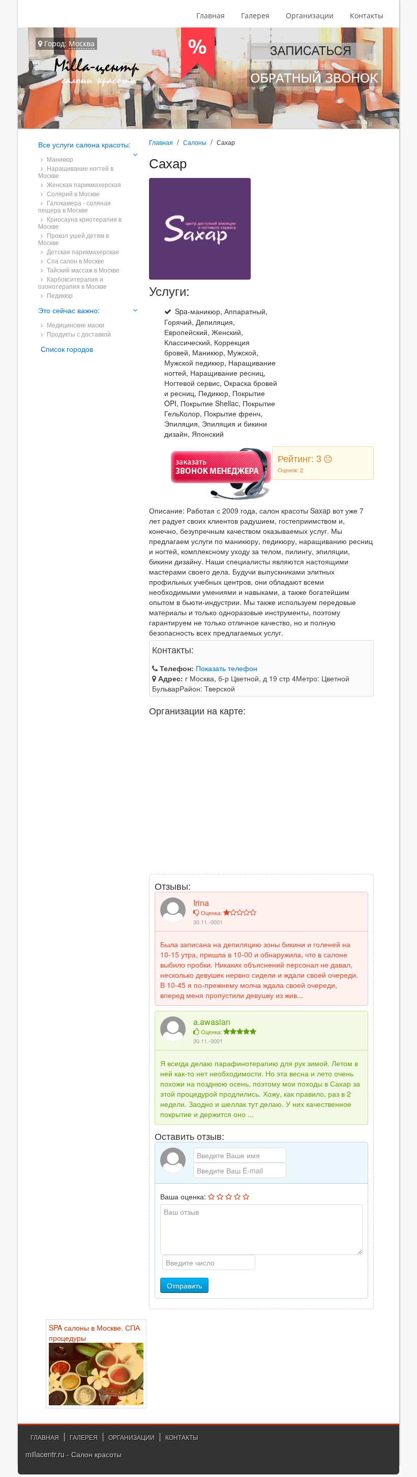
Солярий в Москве (72, 193)
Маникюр (59, 159)
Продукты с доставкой (78, 333)
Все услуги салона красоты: (84, 144)
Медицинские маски (74, 324)
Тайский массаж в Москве (82, 269)
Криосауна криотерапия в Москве (80, 222)
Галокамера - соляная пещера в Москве (74, 206)
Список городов (67, 349)
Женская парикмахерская (83, 184)
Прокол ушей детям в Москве (73, 239)
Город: (68, 43)
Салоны (194, 142)
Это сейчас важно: (69, 310)
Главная (210, 15)
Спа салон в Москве (74, 260)
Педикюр (59, 295)
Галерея (255, 15)
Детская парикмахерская (82, 251)
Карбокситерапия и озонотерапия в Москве (72, 282)
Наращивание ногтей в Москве (75, 171)
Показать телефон (226, 668)
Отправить (184, 1285)
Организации (310, 15)
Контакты (366, 15)
